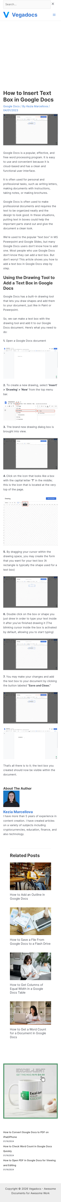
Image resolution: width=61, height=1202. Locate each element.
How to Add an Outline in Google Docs (27, 896)
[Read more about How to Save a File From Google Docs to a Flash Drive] (30, 921)
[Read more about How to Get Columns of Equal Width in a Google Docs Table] (30, 966)
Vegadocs (24, 15)
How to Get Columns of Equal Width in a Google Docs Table (26, 988)
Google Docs (11, 106)
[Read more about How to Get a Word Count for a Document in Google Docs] (30, 1012)
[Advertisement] (30, 53)
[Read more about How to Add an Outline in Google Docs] (30, 876)
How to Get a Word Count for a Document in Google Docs (28, 1033)
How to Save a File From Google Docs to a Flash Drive (30, 941)
